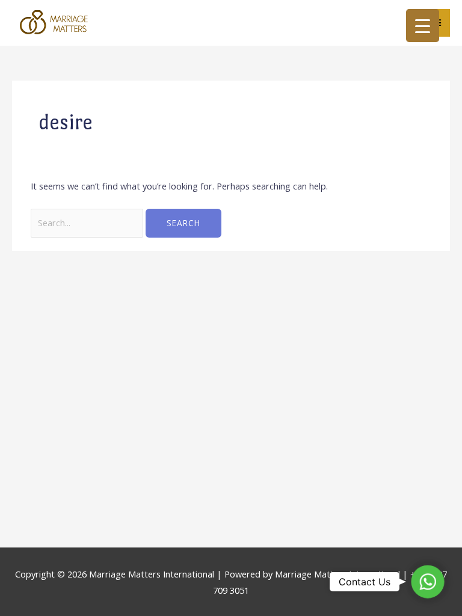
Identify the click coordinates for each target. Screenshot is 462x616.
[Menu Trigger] (422, 25)
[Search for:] (88, 223)
